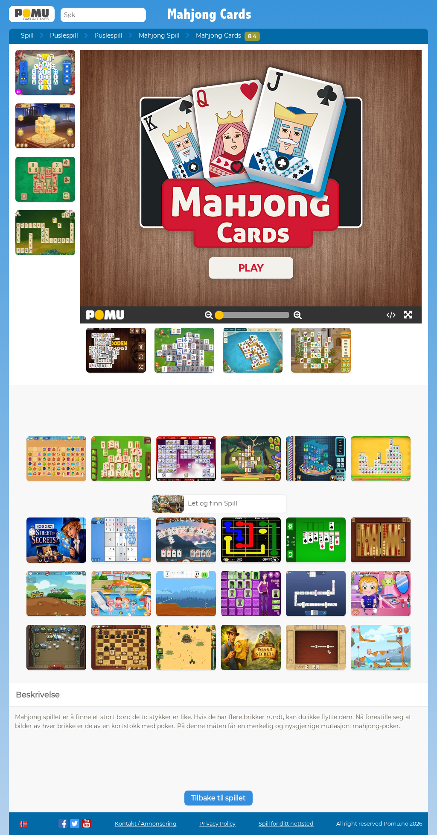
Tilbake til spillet (218, 798)
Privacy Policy (217, 823)
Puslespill (64, 35)
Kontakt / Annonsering (146, 823)
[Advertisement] (218, 408)
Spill (27, 35)
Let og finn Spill (212, 503)
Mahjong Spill (159, 35)
